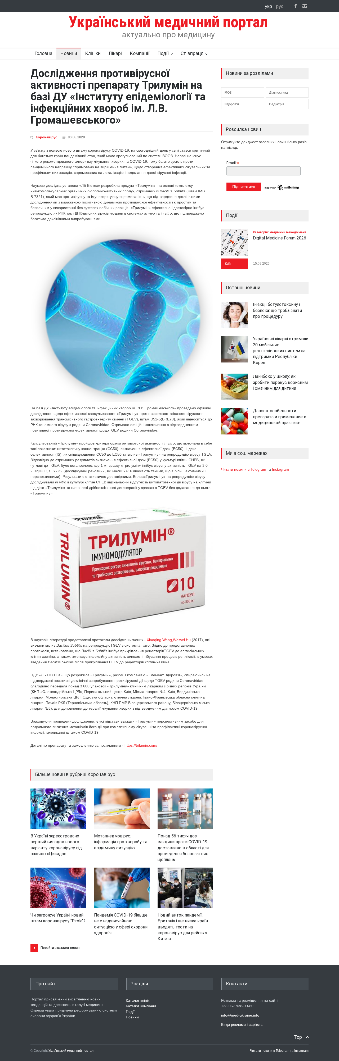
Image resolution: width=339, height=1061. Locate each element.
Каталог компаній (141, 1006)
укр (269, 6)
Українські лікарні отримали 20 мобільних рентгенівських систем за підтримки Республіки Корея (280, 350)
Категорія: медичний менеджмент (279, 232)
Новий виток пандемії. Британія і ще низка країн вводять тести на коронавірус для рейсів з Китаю (183, 927)
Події (163, 53)
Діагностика (278, 92)
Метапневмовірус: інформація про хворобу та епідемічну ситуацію (120, 841)
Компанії (139, 53)
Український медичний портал (70, 1051)
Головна (43, 53)
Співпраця (192, 53)
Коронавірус (46, 137)
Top (298, 1037)
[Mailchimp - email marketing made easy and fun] (282, 190)
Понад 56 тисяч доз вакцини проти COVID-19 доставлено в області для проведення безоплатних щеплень (183, 847)
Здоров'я (232, 104)
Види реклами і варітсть (241, 1024)
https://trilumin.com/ (140, 745)
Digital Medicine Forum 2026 (279, 238)
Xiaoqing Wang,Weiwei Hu (169, 640)
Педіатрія (276, 104)
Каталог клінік (137, 1000)
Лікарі (115, 53)
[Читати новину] (58, 808)
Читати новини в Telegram (244, 469)
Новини (68, 53)
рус (279, 6)
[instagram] (305, 6)
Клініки (93, 53)
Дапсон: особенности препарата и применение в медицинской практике (279, 416)
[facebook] (295, 6)
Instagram (280, 469)
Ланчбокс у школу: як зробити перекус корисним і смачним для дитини (280, 382)
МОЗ (228, 92)
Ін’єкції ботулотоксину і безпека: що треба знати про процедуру (277, 310)
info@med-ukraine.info (240, 1015)
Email (232, 163)
